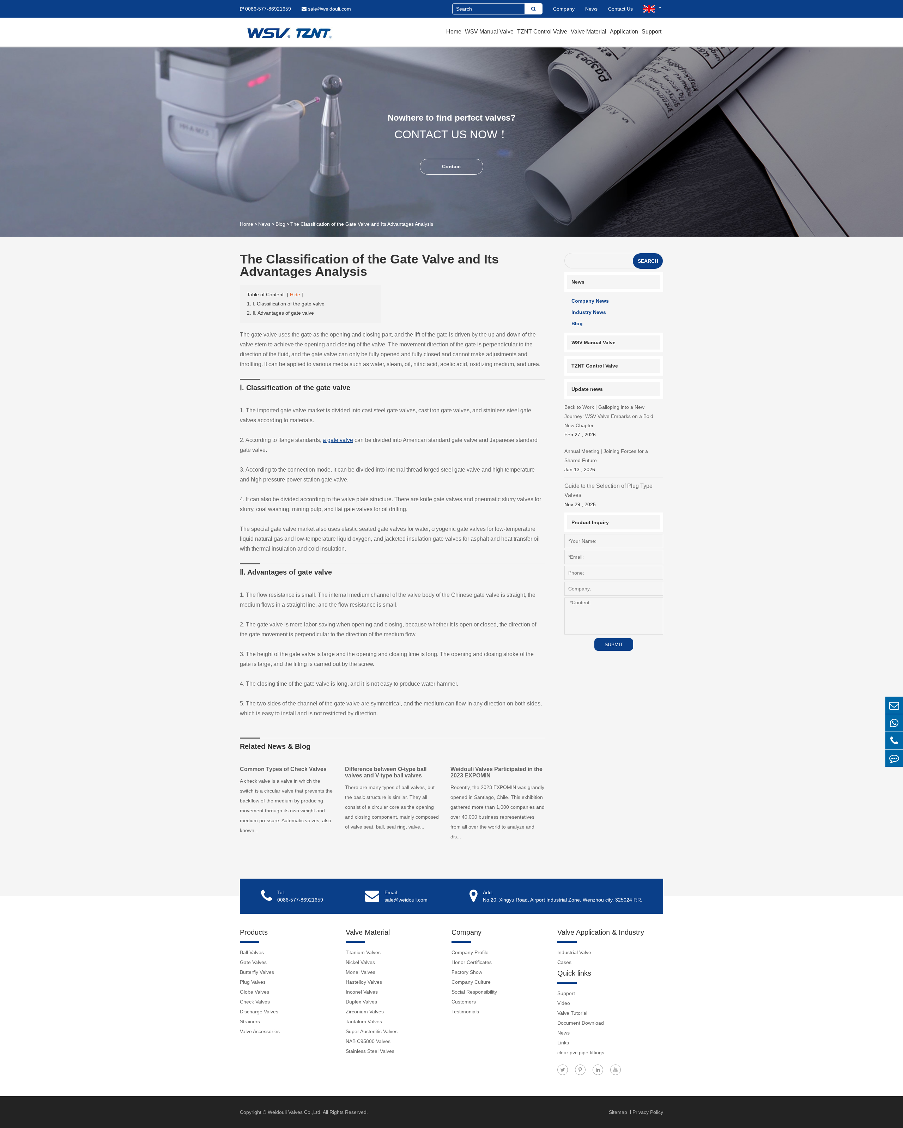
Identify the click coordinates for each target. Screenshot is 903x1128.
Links (563, 1042)
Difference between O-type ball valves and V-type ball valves (385, 772)
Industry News (588, 312)
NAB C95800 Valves (368, 1041)
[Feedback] (894, 758)
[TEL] (894, 740)
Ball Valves (252, 952)
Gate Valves (253, 962)
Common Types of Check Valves (283, 769)
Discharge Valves (259, 1011)
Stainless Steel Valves (370, 1051)
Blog (280, 224)
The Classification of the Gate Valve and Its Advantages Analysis (361, 224)
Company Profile (470, 952)
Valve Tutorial (572, 1013)
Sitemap (619, 1112)
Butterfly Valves (257, 972)
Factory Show (467, 972)
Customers (464, 1002)
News (591, 9)
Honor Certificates (472, 962)
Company (564, 9)
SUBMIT (614, 644)
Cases (564, 962)
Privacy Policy (647, 1112)
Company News (590, 301)
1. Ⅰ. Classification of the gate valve (286, 304)
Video (563, 1003)
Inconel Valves (362, 992)
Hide (295, 294)
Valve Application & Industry (600, 932)
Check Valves (255, 1002)
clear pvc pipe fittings (580, 1052)
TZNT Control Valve (542, 32)
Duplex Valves (361, 1002)
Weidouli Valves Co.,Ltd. (295, 1112)
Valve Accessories (260, 1031)
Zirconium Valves (365, 1011)
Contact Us (620, 9)
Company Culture (471, 982)
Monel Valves (360, 972)
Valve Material (588, 32)
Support (651, 32)
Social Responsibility (474, 992)
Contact (451, 166)
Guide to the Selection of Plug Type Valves (608, 495)
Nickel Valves (360, 962)
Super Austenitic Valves (372, 1031)
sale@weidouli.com (329, 9)
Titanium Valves (363, 952)
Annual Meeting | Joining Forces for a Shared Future (606, 460)
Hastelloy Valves (364, 982)
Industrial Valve (574, 952)
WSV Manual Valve (489, 32)
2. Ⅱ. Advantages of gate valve (280, 313)
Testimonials (465, 1011)
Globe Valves (254, 992)
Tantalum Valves (364, 1021)
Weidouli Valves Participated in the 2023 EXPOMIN (496, 772)
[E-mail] (894, 705)
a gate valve (338, 440)
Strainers (250, 1021)
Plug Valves (253, 982)
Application (624, 32)
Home (453, 32)
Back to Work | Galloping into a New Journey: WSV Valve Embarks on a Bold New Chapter (608, 420)
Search (648, 261)
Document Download (580, 1023)
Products (254, 932)
